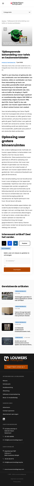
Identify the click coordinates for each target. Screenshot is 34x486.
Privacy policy (17, 481)
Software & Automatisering (11, 394)
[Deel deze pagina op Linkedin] (15, 243)
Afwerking (6, 391)
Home (4, 21)
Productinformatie (8, 62)
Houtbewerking (8, 387)
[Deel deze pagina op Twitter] (4, 243)
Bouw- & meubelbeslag (10, 397)
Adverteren (6, 407)
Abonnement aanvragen (10, 414)
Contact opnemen (8, 411)
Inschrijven (17, 269)
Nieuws (5, 380)
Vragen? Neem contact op (15, 367)
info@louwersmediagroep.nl (13, 440)
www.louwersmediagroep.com (14, 469)
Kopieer (24, 243)
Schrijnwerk (6, 384)
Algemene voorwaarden (17, 478)
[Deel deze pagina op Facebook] (9, 243)
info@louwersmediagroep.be (14, 462)
